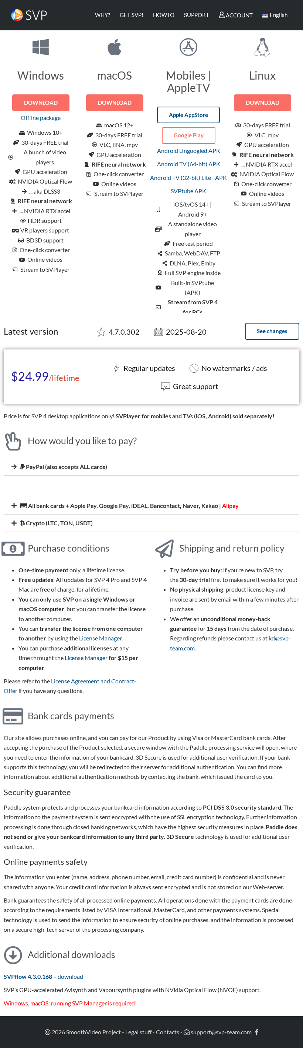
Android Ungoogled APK (188, 150)
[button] (151, 466)
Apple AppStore (188, 114)
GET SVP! (131, 14)
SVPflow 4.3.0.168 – (31, 976)
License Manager (100, 638)
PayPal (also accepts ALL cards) (66, 466)
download (70, 976)
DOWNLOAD (41, 102)
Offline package (41, 117)
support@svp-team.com (221, 1031)
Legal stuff (138, 1031)
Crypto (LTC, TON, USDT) (59, 522)
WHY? (102, 14)
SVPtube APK (188, 190)
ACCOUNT (239, 15)
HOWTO (163, 14)
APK (221, 177)
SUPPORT (196, 14)
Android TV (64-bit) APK (188, 163)
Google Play (189, 135)
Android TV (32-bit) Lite (180, 177)
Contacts (167, 1031)
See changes (272, 331)
